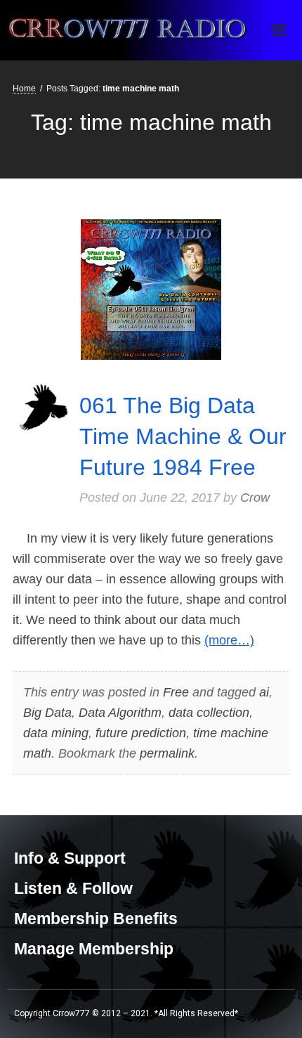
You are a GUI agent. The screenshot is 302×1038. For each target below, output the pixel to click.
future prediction (141, 733)
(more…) (229, 640)
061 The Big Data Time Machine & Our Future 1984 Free (183, 436)
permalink (167, 753)
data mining (55, 733)
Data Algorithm (120, 713)
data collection (209, 713)
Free (176, 692)
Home (24, 88)
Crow (255, 498)
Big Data (47, 713)
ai (264, 692)
